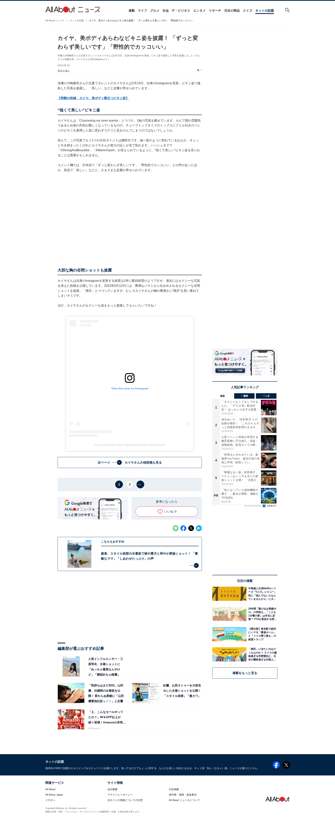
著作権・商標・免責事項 (183, 795)
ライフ (142, 10)
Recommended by (253, 506)
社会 (166, 10)
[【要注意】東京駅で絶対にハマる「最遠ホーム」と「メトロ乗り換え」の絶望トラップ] (261, 634)
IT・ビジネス (181, 10)
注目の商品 (232, 10)
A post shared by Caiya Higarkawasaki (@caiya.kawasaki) (129, 444)
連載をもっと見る (244, 673)
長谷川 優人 (64, 70)
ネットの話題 (264, 10)
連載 (132, 10)
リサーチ (215, 10)
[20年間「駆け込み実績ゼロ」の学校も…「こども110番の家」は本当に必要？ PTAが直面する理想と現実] (261, 614)
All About (50, 789)
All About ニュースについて (184, 800)
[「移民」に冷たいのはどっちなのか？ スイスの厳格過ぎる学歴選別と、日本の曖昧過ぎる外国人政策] (261, 654)
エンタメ (199, 10)
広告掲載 (174, 789)
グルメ (155, 10)
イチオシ (50, 800)
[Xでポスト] (191, 528)
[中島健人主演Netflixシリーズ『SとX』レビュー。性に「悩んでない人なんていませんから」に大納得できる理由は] (261, 594)
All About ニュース (55, 20)
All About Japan (54, 795)
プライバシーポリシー (120, 795)
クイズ (247, 10)
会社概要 (112, 789)
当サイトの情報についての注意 (125, 800)
